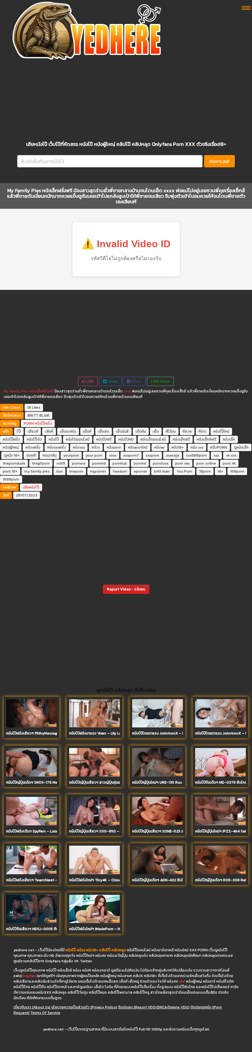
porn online (206, 463)
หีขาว (203, 431)
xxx (216, 455)
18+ (220, 471)
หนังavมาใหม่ (138, 447)
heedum (120, 471)
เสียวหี (33, 431)
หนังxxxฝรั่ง (56, 447)
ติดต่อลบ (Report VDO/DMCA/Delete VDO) (154, 1007)
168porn (237, 471)
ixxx (59, 471)
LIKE (89, 381)
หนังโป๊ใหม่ (221, 431)
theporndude (14, 463)
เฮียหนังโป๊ (31, 487)
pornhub (119, 463)
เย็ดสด (103, 431)
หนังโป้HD (126, 439)
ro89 (61, 463)
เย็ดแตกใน (68, 431)
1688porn (11, 479)
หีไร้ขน (171, 431)
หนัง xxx (197, 447)
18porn (205, 471)
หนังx (96, 447)
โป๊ (19, 431)
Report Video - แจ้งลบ (126, 589)
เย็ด (156, 431)
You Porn (184, 471)
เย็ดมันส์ (122, 431)
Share (112, 381)
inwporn (76, 471)
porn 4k (229, 463)
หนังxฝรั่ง (33, 447)
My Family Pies (16, 391)
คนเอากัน (49, 455)
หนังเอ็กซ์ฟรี (206, 439)
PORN (29, 423)
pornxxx (78, 463)
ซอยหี (31, 455)
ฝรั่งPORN (218, 447)
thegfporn (41, 463)
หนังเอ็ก (229, 439)
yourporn (71, 455)
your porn (94, 455)
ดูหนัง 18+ (12, 455)
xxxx (127, 391)
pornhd (140, 463)
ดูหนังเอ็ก (241, 447)
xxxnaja (172, 455)
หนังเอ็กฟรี (181, 439)
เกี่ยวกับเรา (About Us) (32, 1007)
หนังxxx (79, 447)
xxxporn (152, 455)
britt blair (162, 471)
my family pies (36, 471)
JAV (182, 981)
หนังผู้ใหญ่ (11, 447)
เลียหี (49, 431)
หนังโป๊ (54, 439)
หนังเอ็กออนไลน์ (153, 439)
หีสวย (187, 431)
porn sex (182, 463)
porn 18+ (10, 471)
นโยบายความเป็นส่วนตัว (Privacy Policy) (84, 1007)
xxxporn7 (131, 455)
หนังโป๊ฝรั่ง (43, 423)
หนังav (159, 447)
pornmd (99, 463)
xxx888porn (196, 455)
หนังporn (114, 447)
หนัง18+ (177, 447)
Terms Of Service (45, 1012)
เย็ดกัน (141, 431)
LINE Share (160, 381)
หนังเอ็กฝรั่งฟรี (41, 391)
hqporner (98, 471)
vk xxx (231, 455)
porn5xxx (160, 463)
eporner (140, 471)
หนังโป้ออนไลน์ (77, 439)
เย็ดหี (87, 431)
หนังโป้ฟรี (104, 439)
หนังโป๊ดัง (34, 439)
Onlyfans (29, 976)
